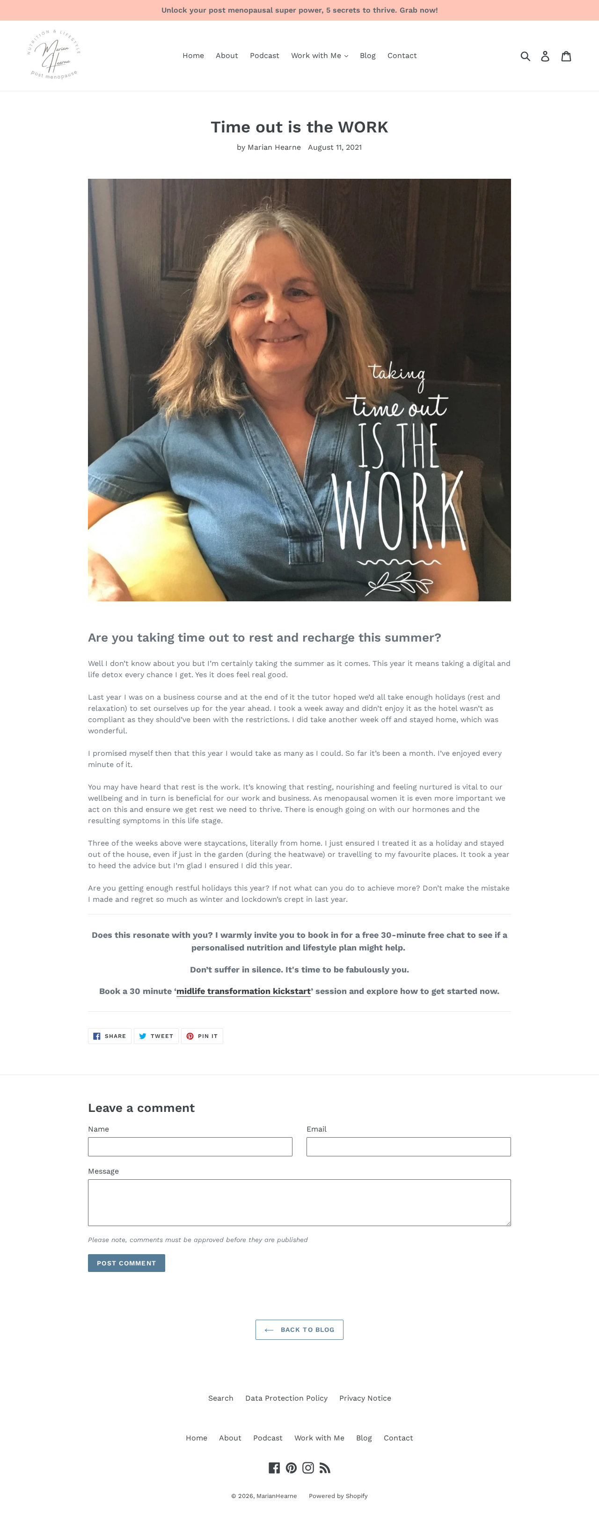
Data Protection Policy (286, 1398)
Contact (402, 55)
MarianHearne (276, 1495)
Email (317, 1129)
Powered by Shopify (338, 1495)
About (227, 55)
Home (193, 55)
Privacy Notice (365, 1398)
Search (221, 1398)
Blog (368, 55)
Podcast (264, 55)
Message (103, 1171)
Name (98, 1129)
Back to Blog (306, 1329)
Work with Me (317, 55)
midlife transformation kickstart (243, 991)
